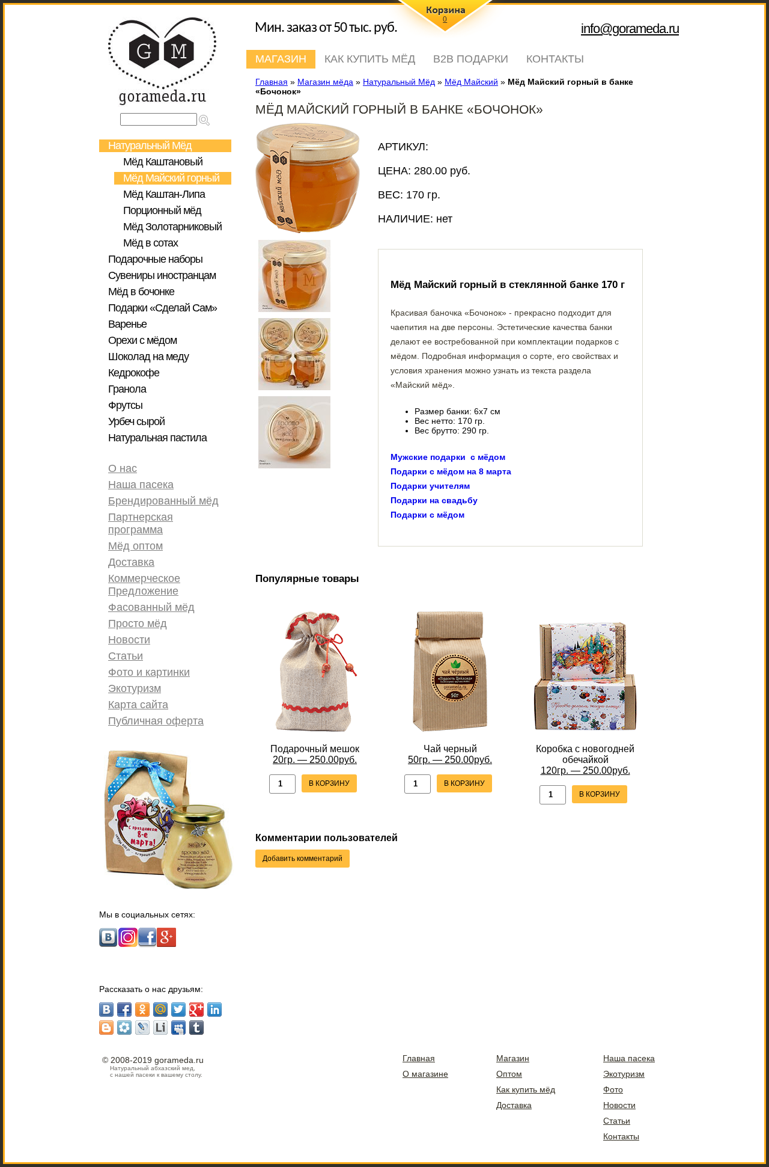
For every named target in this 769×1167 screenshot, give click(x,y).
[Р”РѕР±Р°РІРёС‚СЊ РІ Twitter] (178, 1009)
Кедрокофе (133, 373)
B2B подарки (470, 59)
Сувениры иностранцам (162, 275)
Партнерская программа (140, 523)
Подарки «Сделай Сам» (162, 308)
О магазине (425, 1074)
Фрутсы (125, 405)
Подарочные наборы (155, 259)
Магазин (280, 59)
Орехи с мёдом (142, 340)
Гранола (127, 389)
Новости (129, 640)
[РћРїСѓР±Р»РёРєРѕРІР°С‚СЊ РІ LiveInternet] (160, 1027)
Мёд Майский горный (171, 178)
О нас (122, 468)
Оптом (509, 1074)
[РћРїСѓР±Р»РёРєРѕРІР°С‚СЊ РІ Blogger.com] (106, 1027)
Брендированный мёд (163, 501)
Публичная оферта (156, 721)
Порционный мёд (162, 210)
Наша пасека (141, 485)
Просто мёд (137, 623)
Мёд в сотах (150, 243)
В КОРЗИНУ (329, 783)
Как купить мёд (369, 59)
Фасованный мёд (151, 607)
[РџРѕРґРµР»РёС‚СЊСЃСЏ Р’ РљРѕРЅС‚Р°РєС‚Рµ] (106, 1009)
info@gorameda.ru (630, 28)
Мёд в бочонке (141, 292)
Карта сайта (138, 705)
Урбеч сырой (136, 421)
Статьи (125, 656)
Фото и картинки (149, 672)
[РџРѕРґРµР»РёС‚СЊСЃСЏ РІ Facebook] (124, 1009)
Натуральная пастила (157, 438)
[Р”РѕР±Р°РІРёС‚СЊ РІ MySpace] (178, 1027)
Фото (613, 1089)
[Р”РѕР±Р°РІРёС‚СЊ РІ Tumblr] (196, 1027)
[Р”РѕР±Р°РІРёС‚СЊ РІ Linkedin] (214, 1009)
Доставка (131, 562)
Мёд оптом (135, 546)
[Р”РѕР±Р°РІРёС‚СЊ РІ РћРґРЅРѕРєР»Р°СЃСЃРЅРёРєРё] (142, 1009)
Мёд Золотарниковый (172, 227)
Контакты (555, 59)
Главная (419, 1058)
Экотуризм (134, 688)
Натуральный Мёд (150, 145)
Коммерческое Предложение (144, 584)
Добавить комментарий (302, 858)
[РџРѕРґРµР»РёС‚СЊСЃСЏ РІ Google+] (196, 1009)
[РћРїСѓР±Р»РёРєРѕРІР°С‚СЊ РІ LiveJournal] (142, 1027)
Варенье (127, 324)
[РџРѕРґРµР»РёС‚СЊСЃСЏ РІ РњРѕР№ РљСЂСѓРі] (124, 1027)
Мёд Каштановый (162, 162)
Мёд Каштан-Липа (164, 194)
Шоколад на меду (148, 357)
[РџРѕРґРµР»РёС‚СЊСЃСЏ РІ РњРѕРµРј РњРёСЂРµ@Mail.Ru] (160, 1009)
